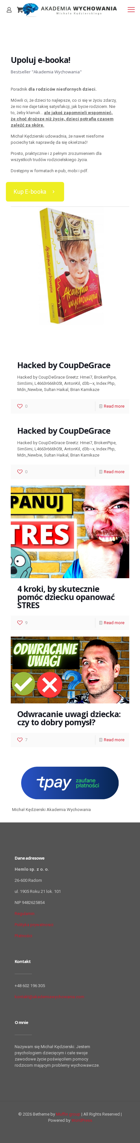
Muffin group (68, 1114)
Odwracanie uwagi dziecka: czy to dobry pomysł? (68, 718)
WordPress (81, 1120)
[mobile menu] (131, 9)
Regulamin (25, 913)
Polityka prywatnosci (34, 924)
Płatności (23, 935)
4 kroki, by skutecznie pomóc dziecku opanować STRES (66, 596)
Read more (114, 406)
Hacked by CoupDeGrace (63, 364)
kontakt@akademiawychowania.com (49, 996)
